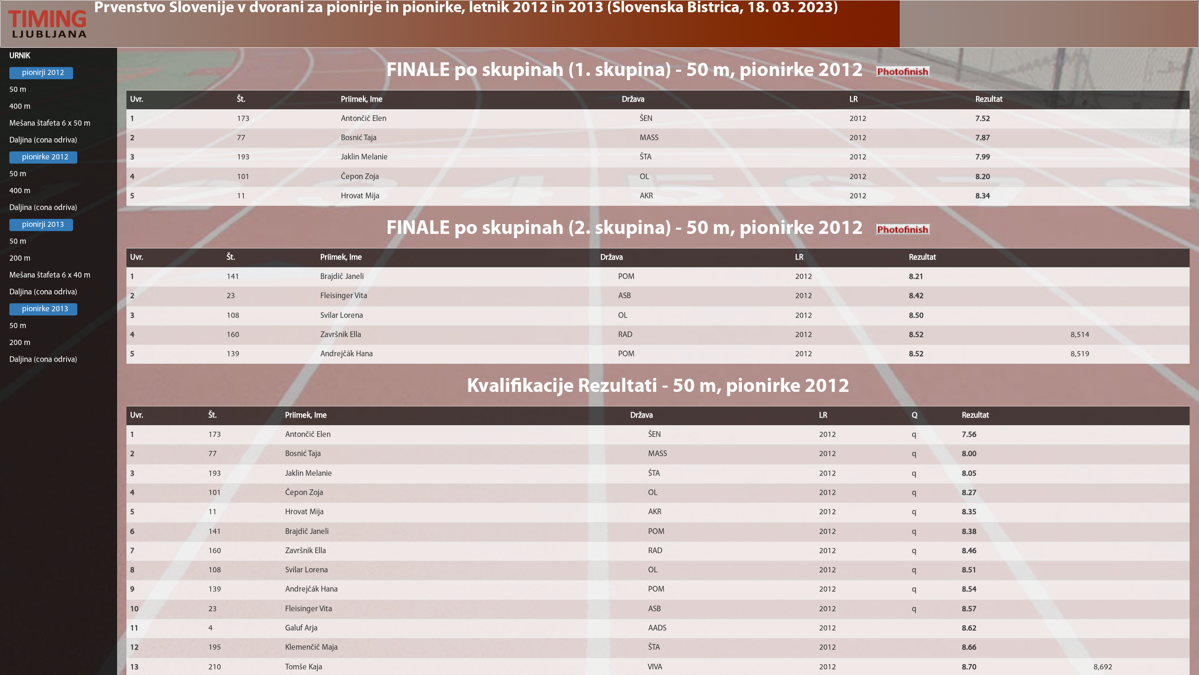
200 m (19, 258)
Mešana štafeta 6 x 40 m (49, 275)
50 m (17, 90)
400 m (19, 107)
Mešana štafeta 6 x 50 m (49, 124)
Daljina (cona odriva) (43, 140)
